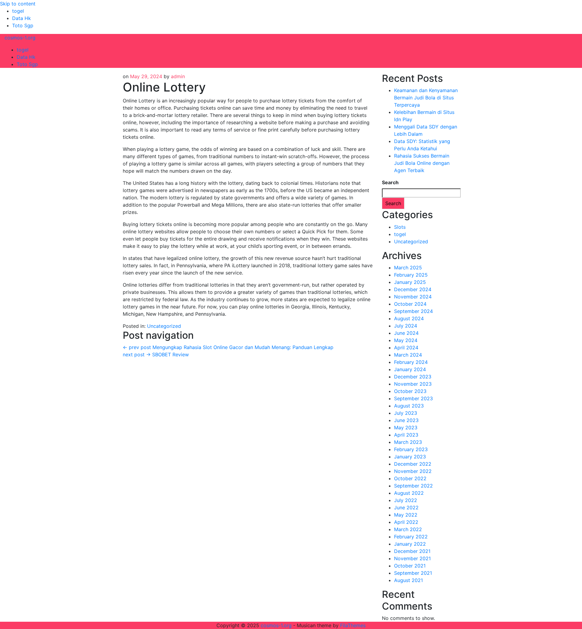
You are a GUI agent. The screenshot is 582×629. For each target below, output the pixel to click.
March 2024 (408, 355)
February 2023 (411, 449)
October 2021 (410, 566)
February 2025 (411, 275)
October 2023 (410, 391)
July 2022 (405, 500)
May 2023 (405, 427)
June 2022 (406, 507)
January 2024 (410, 369)
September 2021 (413, 573)
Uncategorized (164, 326)
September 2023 (413, 398)
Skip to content (17, 4)
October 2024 (410, 304)
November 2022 (413, 471)
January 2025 (410, 282)
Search (390, 182)
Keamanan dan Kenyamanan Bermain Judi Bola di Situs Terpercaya (426, 97)
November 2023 (413, 384)
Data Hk (21, 18)
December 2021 (412, 551)
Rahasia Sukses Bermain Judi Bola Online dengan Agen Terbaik (422, 163)
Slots (400, 227)
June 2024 (406, 333)
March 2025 (408, 268)
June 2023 (406, 420)
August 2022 (409, 493)
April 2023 (406, 435)
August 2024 (409, 318)
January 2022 (410, 544)
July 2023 (405, 413)
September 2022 (413, 486)
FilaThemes (353, 625)
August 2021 (408, 580)
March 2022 (408, 529)
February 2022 (411, 537)
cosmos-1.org (20, 38)
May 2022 (405, 515)
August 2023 (409, 406)
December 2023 (412, 377)
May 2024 (405, 340)
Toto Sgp (22, 25)
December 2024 (412, 289)
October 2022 (410, 478)
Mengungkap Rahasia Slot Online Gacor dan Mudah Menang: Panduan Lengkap (228, 347)
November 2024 (413, 297)
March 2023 (408, 442)
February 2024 (411, 362)
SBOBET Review (156, 354)
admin (178, 76)
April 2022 (406, 522)
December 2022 (412, 464)
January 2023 (410, 457)
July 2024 (405, 326)
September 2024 (413, 311)
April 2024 (406, 347)
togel (18, 11)
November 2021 (412, 558)
